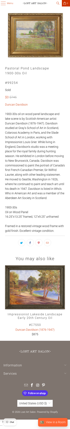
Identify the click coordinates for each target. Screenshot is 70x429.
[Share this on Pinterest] (38, 242)
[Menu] (1, 3)
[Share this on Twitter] (21, 242)
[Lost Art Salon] (35, 3)
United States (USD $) (33, 403)
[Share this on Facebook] (30, 242)
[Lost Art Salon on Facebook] (31, 385)
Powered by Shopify (47, 412)
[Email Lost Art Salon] (26, 385)
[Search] (58, 3)
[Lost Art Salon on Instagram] (37, 385)
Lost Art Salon (28, 412)
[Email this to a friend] (47, 242)
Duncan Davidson (16, 104)
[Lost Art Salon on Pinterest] (43, 385)
